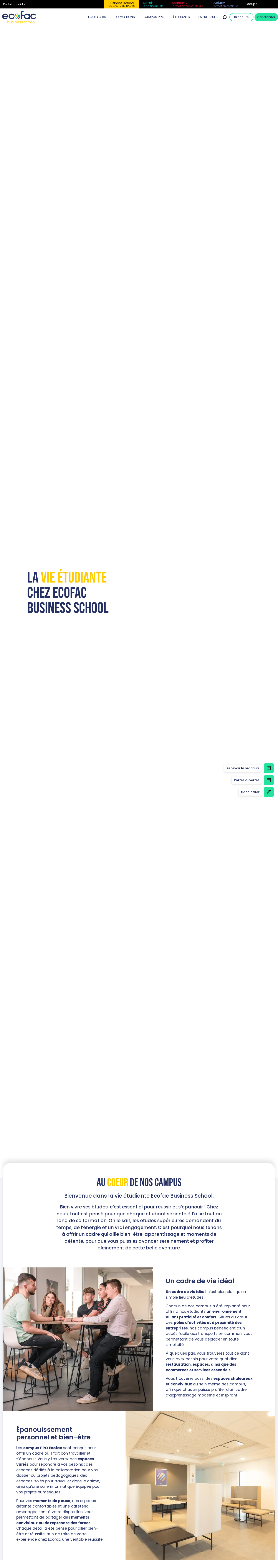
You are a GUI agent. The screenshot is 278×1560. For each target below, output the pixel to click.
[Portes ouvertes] (269, 780)
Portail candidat (14, 4)
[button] (97, 17)
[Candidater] (269, 792)
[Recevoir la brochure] (269, 768)
